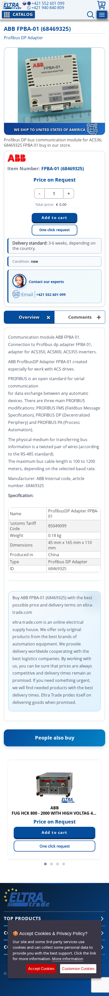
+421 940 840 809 (47, 7)
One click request (54, 229)
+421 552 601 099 (51, 294)
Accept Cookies (41, 968)
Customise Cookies (78, 968)
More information (67, 958)
